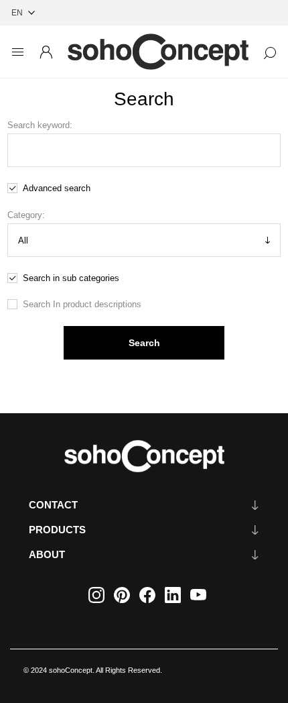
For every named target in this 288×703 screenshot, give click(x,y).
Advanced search (56, 188)
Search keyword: (39, 125)
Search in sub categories (71, 278)
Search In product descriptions (82, 304)
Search (144, 342)
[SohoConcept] (144, 456)
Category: (26, 215)
